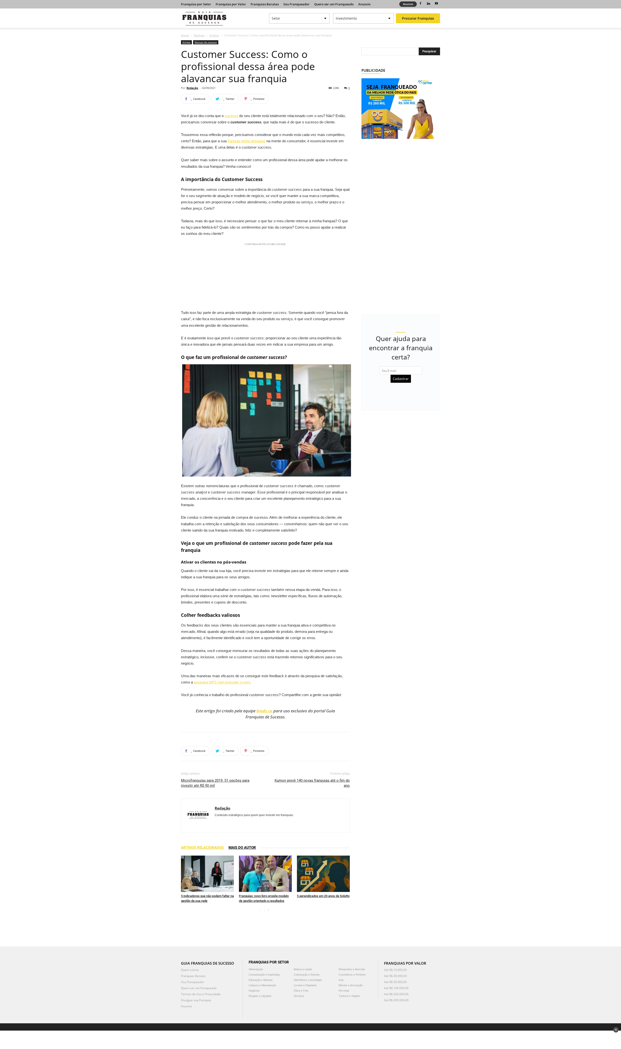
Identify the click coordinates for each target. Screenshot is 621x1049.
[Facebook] (420, 3)
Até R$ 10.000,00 (395, 970)
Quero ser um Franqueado (334, 4)
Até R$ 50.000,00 (395, 982)
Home (185, 35)
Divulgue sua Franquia (196, 1000)
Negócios (254, 990)
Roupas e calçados (260, 995)
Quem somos (190, 970)
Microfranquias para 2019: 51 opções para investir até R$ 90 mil (215, 783)
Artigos (214, 35)
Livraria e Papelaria (305, 985)
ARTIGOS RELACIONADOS (202, 847)
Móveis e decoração (351, 985)
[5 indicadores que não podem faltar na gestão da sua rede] (207, 874)
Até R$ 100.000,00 (396, 988)
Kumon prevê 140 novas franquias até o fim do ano (312, 783)
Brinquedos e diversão (352, 969)
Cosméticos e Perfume (352, 974)
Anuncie (364, 4)
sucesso (231, 116)
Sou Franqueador (296, 4)
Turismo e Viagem (349, 995)
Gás (341, 979)
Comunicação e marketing (264, 974)
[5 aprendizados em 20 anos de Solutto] (323, 874)
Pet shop (344, 990)
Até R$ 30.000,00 (395, 976)
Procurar (418, 18)
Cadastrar (401, 378)
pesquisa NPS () (222, 682)
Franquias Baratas (265, 4)
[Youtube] (436, 3)
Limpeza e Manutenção (262, 985)
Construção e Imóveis (307, 974)
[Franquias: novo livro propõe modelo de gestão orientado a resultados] (265, 874)
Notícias (199, 35)
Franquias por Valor (231, 4)
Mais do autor (242, 847)
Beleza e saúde (303, 969)
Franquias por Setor (196, 4)
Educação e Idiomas (261, 979)
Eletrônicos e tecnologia (308, 979)
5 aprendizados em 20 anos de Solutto (323, 896)
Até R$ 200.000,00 (396, 994)
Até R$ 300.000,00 (396, 1000)
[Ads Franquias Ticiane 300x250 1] (397, 108)
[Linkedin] (428, 3)
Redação (192, 88)
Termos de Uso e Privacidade (201, 994)
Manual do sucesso (206, 42)
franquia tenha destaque (246, 141)
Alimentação (256, 969)
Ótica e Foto (301, 990)
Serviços (299, 995)
